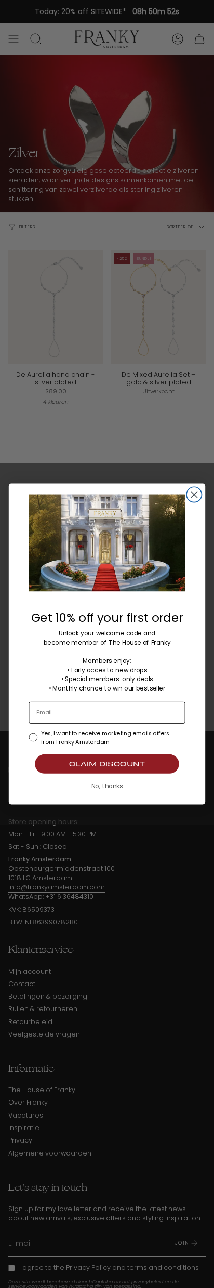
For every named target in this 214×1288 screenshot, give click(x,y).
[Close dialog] (194, 494)
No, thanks (107, 785)
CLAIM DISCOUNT (107, 764)
